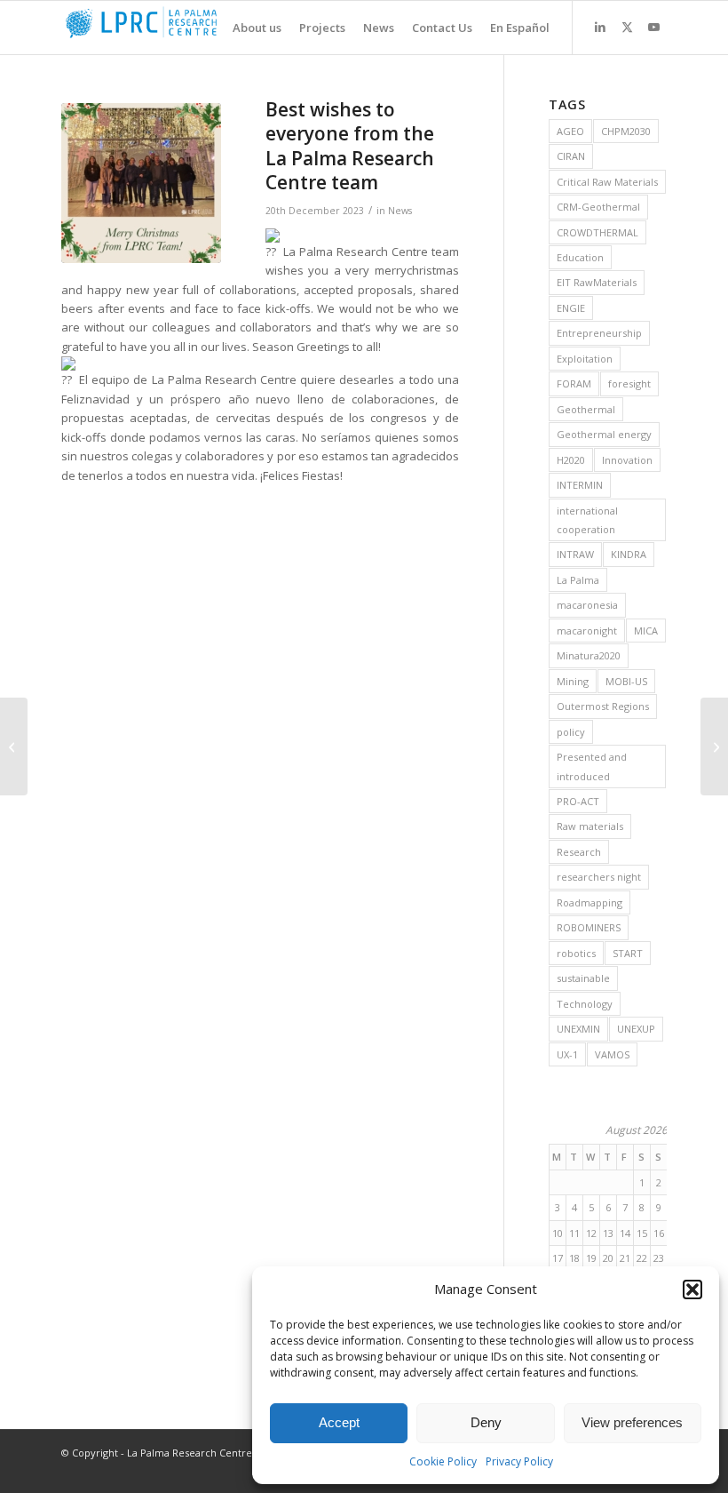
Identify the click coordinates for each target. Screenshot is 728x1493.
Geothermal (586, 409)
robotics (576, 953)
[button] (692, 1289)
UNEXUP (636, 1028)
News (400, 210)
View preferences (632, 1422)
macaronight (587, 630)
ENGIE (571, 308)
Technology (585, 1003)
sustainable (583, 978)
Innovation (627, 460)
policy (571, 732)
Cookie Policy (443, 1461)
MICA (646, 630)
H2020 (571, 460)
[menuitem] (248, 27)
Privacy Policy (519, 1461)
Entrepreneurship (599, 332)
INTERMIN (580, 484)
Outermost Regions (603, 706)
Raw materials (590, 826)
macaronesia (587, 604)
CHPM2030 (626, 131)
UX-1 (567, 1054)
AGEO (570, 131)
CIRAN (571, 156)
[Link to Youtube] (653, 26)
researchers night (599, 876)
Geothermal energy (604, 434)
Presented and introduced (592, 766)
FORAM (574, 383)
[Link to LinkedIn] (600, 26)
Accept (339, 1422)
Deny (486, 1422)
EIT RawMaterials (597, 282)
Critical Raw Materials (607, 181)
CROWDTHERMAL (597, 232)
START (628, 953)
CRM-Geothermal (598, 206)
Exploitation (585, 358)
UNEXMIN (578, 1028)
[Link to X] (626, 26)
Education (580, 257)
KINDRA (628, 554)
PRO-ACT (578, 801)
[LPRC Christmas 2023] (141, 183)
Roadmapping (589, 902)
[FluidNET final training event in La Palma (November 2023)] (14, 746)
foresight (629, 383)
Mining (573, 681)
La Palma (578, 580)
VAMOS (612, 1054)
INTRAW (575, 554)
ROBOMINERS (589, 927)
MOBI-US (626, 681)
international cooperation (587, 520)
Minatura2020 (589, 655)
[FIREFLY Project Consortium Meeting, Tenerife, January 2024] (714, 746)
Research (579, 851)
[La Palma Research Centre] (194, 27)
